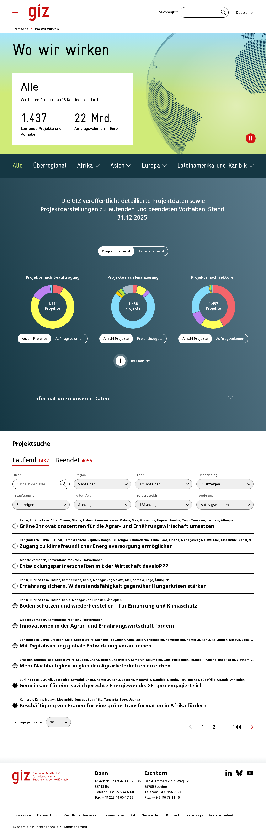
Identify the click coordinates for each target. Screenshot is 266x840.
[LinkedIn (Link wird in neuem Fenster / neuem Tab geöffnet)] (228, 775)
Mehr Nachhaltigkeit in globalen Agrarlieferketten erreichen (95, 665)
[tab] (30, 461)
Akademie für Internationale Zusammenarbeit (49, 827)
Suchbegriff (168, 12)
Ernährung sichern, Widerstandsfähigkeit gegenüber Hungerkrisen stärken (113, 585)
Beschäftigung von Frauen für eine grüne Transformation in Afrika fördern (113, 705)
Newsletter (150, 815)
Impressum (21, 815)
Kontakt (172, 815)
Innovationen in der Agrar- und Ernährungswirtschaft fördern (97, 625)
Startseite (20, 29)
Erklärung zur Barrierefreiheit (209, 815)
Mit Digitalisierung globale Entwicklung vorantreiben (85, 645)
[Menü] (15, 12)
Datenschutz (47, 815)
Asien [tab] (117, 165)
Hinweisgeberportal (119, 815)
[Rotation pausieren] (251, 138)
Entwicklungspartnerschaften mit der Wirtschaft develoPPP (94, 565)
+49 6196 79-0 (170, 792)
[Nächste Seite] (251, 726)
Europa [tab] (151, 165)
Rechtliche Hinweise (80, 815)
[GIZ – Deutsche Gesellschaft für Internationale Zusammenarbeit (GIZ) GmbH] (39, 12)
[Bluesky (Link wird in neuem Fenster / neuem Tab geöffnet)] (239, 775)
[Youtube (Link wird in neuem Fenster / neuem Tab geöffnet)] (250, 775)
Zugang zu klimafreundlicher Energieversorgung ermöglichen (96, 545)
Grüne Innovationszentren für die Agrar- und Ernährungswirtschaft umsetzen (117, 525)
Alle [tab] (17, 165)
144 (237, 726)
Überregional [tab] (49, 165)
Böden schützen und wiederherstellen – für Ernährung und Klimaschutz (108, 605)
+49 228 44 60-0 (121, 792)
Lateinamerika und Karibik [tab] (212, 165)
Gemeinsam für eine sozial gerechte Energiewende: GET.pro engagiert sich (111, 685)
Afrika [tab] (85, 165)
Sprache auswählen (245, 12)
